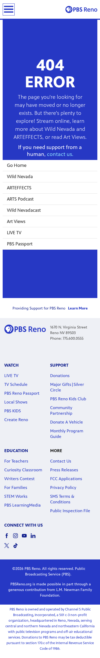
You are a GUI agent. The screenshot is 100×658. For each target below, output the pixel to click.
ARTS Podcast (20, 199)
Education (16, 450)
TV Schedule (15, 384)
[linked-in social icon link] (35, 538)
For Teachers (16, 461)
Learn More (78, 308)
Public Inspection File (70, 510)
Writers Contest (19, 478)
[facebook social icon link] (8, 538)
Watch (11, 365)
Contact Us (60, 461)
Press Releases (64, 469)
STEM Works (15, 496)
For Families (15, 487)
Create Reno (16, 419)
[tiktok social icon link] (17, 548)
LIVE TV (14, 232)
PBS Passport (20, 243)
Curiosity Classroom (23, 469)
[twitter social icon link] (8, 548)
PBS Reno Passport (21, 393)
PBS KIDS (12, 410)
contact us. (60, 154)
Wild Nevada (20, 176)
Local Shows (15, 402)
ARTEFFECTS (19, 187)
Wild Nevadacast (24, 210)
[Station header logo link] (81, 9)
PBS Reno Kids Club (68, 398)
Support (59, 365)
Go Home (16, 165)
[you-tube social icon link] (26, 538)
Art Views (16, 221)
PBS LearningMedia (22, 505)
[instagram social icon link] (17, 538)
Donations (60, 375)
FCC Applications (66, 478)
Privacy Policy (63, 487)
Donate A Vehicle (66, 422)
